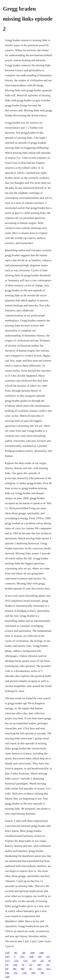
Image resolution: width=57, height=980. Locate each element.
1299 (31, 956)
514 (48, 965)
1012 (48, 969)
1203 (39, 969)
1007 (39, 965)
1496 (41, 953)
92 (23, 965)
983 (14, 969)
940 (40, 956)
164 (48, 956)
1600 (32, 953)
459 (6, 969)
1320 (24, 973)
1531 (25, 961)
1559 (7, 953)
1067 (33, 973)
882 (22, 969)
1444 (7, 977)
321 (30, 965)
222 (42, 961)
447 (30, 969)
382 (23, 953)
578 (6, 965)
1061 (7, 973)
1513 (7, 961)
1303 (7, 956)
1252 (16, 961)
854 (15, 973)
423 (34, 961)
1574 (22, 956)
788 (42, 973)
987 (15, 953)
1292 (15, 965)
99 (49, 961)
